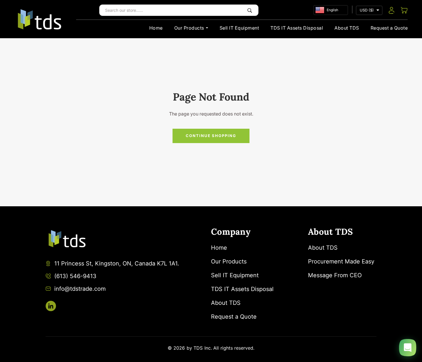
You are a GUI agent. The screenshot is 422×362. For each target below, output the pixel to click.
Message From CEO (335, 275)
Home (156, 28)
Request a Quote (389, 28)
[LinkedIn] (51, 306)
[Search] (249, 10)
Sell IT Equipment (239, 28)
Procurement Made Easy (341, 261)
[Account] (391, 10)
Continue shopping (211, 135)
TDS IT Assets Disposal (296, 28)
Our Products (189, 28)
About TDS (346, 28)
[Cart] (404, 10)
